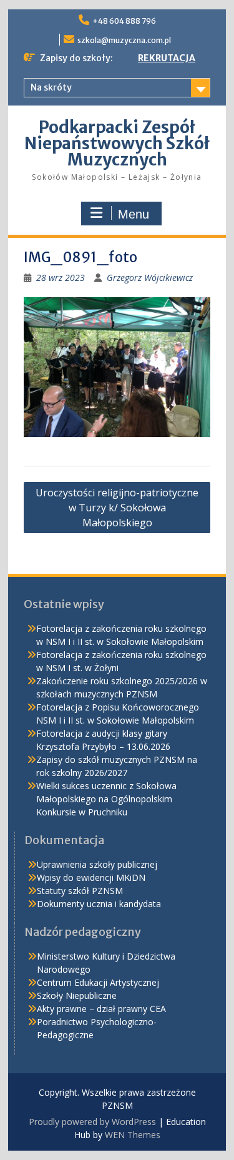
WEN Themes (132, 1135)
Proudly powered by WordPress (92, 1122)
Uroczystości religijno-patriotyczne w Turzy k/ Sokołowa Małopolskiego (117, 507)
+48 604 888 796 (124, 21)
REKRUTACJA (166, 58)
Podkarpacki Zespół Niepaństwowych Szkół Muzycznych (117, 143)
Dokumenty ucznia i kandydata (99, 904)
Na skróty (51, 87)
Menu (133, 214)
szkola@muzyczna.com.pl (124, 40)
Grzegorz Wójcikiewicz (150, 277)
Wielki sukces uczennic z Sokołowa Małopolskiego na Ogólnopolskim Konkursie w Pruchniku (106, 799)
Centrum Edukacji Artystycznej (98, 982)
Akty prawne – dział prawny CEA (101, 1009)
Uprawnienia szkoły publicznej (97, 864)
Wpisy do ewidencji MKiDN (91, 877)
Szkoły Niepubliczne (77, 995)
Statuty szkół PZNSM (80, 891)
